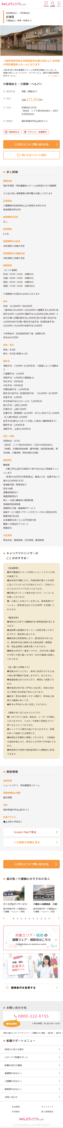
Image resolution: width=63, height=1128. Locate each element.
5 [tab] (29, 918)
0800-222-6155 (33, 1016)
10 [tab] (49, 918)
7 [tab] (37, 918)
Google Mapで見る (25, 832)
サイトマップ (47, 1107)
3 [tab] (21, 918)
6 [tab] (33, 918)
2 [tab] (17, 918)
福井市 (58, 1033)
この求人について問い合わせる (31, 144)
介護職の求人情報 (38, 1033)
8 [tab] (41, 918)
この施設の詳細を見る (27, 842)
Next (59, 918)
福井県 (50, 1033)
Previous (4, 918)
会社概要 (16, 1107)
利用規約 (16, 1112)
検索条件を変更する (23, 987)
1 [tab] (13, 918)
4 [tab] (25, 918)
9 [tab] (45, 918)
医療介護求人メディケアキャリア (15, 1033)
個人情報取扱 (47, 1112)
